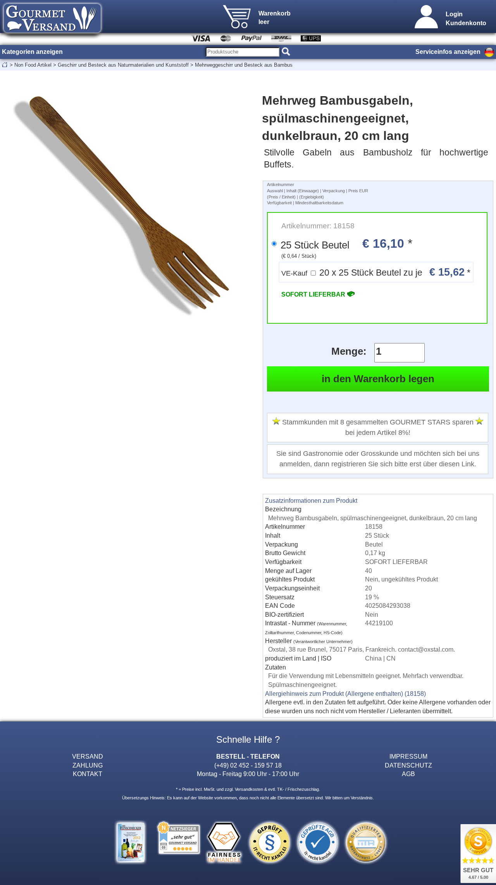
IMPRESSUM (408, 756)
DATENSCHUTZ (408, 765)
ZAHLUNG (87, 765)
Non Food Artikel (33, 65)
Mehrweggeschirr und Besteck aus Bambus (244, 65)
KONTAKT (87, 773)
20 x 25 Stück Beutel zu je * (375, 272)
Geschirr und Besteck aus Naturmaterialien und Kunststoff (123, 65)
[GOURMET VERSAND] (52, 36)
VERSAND (87, 756)
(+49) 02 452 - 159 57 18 (248, 765)
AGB (408, 773)
